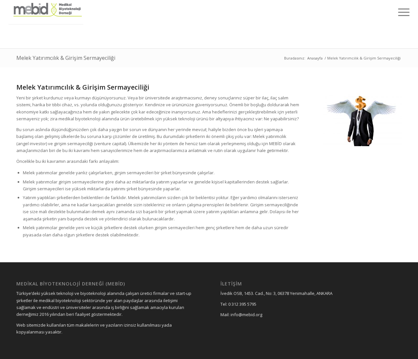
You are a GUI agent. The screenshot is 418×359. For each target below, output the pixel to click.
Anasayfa (315, 58)
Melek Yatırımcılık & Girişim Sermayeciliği (65, 57)
